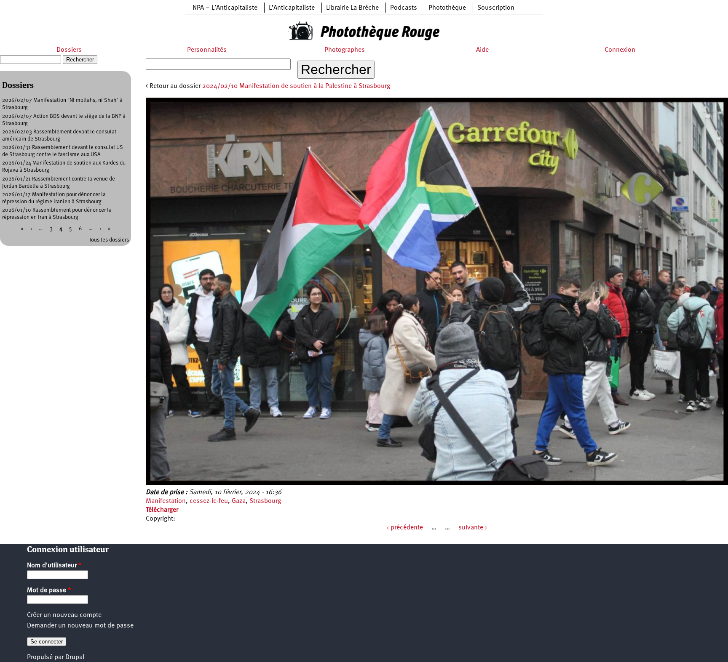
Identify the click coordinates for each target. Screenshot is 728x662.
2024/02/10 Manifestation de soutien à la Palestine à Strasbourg (296, 86)
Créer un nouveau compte (64, 615)
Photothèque (447, 8)
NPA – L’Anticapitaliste (225, 8)
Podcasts (403, 8)
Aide (482, 50)
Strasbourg (265, 501)
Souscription (495, 8)
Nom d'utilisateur (54, 565)
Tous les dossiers (109, 240)
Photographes (344, 50)
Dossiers (69, 50)
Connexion (620, 50)
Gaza (239, 501)
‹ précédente (405, 527)
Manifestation (166, 501)
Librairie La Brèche (352, 8)
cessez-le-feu (209, 501)
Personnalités (207, 50)
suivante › (472, 527)
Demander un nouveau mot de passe (80, 625)
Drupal (74, 657)
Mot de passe (49, 590)
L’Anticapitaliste (292, 8)
